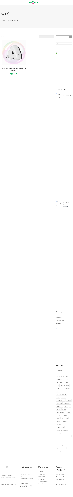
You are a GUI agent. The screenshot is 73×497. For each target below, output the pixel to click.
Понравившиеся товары (43, 482)
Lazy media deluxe (61, 394)
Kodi (58, 391)
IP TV (67, 382)
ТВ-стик (69, 436)
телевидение (60, 451)
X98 (67, 418)
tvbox (58, 409)
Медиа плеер (60, 427)
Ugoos (68, 412)
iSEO (16, 484)
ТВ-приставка (60, 436)
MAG (58, 397)
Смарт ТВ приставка (62, 430)
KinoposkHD (60, 388)
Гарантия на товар (61, 479)
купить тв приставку (62, 445)
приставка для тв (61, 448)
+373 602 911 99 (26, 486)
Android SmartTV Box (62, 376)
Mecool (64, 397)
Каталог (40, 471)
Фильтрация (67, 47)
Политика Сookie (25, 474)
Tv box (64, 409)
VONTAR (65, 415)
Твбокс (59, 439)
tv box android (60, 412)
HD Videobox (60, 382)
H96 (67, 379)
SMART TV (59, 406)
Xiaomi (58, 421)
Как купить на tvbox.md (62, 481)
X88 (58, 418)
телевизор (59, 454)
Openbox (59, 403)
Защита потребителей (61, 484)
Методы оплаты (60, 474)
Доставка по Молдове (62, 476)
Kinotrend (68, 388)
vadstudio (10, 484)
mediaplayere (60, 400)
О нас (22, 471)
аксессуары (59, 317)
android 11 (59, 373)
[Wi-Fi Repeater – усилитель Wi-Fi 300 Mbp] (14, 52)
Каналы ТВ (59, 424)
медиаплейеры (60, 320)
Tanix (66, 406)
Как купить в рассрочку (62, 486)
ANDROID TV (60, 379)
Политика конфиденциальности (27, 477)
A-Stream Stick (60, 370)
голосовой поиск (61, 442)
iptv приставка (65, 385)
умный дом (58, 323)
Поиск (70, 36)
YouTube (65, 421)
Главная (3, 20)
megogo (68, 400)
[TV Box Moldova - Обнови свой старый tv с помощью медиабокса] (34, 2)
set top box (67, 403)
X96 (62, 418)
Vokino (58, 415)
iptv (58, 385)
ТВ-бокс (59, 433)
